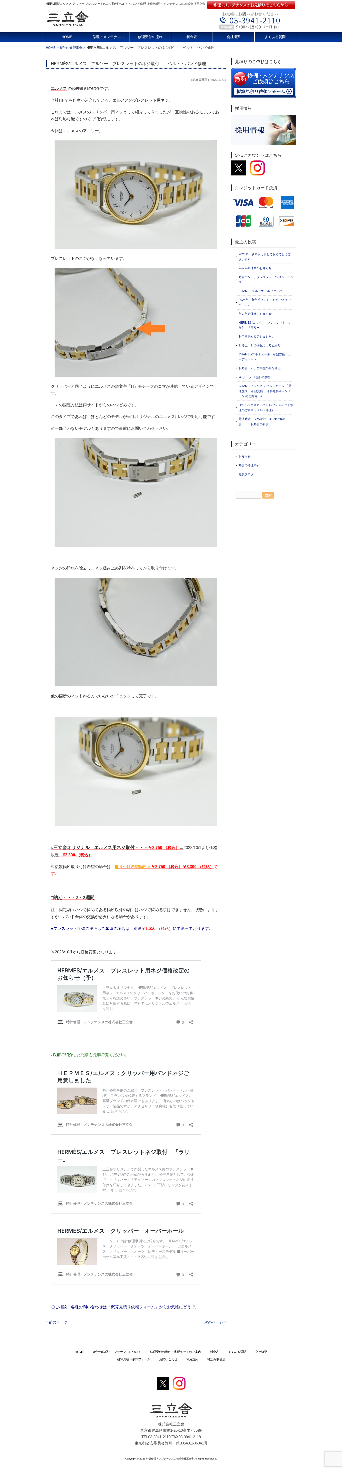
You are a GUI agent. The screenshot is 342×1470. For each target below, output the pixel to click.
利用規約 (192, 1359)
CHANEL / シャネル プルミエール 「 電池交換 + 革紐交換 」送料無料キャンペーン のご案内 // (265, 391)
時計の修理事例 (249, 465)
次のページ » (215, 1322)
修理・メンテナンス (108, 37)
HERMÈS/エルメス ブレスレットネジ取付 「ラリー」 (265, 325)
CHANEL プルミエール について (261, 291)
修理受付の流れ (150, 37)
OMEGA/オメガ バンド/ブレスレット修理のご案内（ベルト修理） (266, 407)
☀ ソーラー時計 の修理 (254, 377)
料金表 (192, 37)
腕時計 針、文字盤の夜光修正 (260, 368)
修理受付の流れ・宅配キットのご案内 (175, 1352)
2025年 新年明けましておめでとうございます (265, 302)
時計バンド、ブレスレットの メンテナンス (266, 279)
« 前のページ (57, 1322)
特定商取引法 (216, 1359)
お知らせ (245, 456)
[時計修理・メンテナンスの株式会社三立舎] (68, 25)
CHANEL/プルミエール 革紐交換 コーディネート (265, 357)
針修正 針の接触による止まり (260, 345)
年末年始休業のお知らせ (255, 268)
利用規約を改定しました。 (257, 336)
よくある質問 (275, 37)
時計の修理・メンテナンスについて (117, 1352)
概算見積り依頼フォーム (133, 1359)
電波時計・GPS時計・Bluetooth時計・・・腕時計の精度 (262, 421)
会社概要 (234, 37)
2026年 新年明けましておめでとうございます (265, 257)
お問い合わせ (168, 1359)
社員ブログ (246, 474)
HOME (67, 37)
